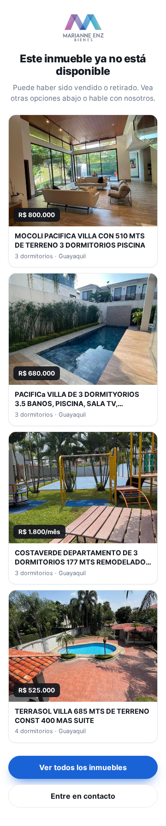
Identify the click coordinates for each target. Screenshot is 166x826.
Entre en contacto (83, 796)
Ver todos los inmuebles (83, 767)
